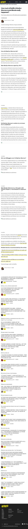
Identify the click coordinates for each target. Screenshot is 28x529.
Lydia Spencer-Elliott (8, 293)
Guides (15, 281)
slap (11, 168)
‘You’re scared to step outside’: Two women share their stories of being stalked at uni (14, 356)
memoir (19, 234)
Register (10, 516)
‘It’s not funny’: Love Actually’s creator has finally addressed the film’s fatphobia (13, 377)
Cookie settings (20, 512)
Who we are (19, 510)
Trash (13, 20)
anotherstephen (7, 281)
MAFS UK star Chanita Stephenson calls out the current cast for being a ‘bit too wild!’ (13, 474)
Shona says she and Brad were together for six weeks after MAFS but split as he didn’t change (13, 454)
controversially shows (18, 29)
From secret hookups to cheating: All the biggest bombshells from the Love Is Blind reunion (13, 432)
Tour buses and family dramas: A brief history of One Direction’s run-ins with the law (12, 336)
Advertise (10, 510)
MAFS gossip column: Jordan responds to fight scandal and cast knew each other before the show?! (13, 310)
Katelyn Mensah (7, 20)
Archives (10, 512)
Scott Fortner (4, 108)
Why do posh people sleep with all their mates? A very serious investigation (13, 443)
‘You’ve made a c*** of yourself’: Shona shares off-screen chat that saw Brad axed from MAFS (14, 463)
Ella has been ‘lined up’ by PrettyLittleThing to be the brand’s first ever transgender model (12, 324)
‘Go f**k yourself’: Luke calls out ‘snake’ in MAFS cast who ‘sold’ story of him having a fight (13, 484)
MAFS (12, 314)
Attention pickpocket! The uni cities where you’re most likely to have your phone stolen (14, 399)
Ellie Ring (5, 390)
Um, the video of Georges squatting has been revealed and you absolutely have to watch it (13, 388)
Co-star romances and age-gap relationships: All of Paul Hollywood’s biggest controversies (12, 290)
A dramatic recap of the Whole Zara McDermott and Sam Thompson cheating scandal (14, 278)
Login (9, 517)
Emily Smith (6, 303)
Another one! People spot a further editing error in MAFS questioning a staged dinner (14, 366)
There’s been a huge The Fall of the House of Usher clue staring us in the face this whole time (13, 345)
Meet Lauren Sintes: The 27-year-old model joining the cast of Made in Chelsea (13, 411)
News (11, 303)
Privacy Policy (11, 511)
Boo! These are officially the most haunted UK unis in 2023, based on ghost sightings (13, 300)
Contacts (19, 511)
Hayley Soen (6, 314)
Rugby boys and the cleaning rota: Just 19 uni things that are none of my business (13, 421)
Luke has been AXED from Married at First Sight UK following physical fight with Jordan (14, 493)
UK (4, 282)
